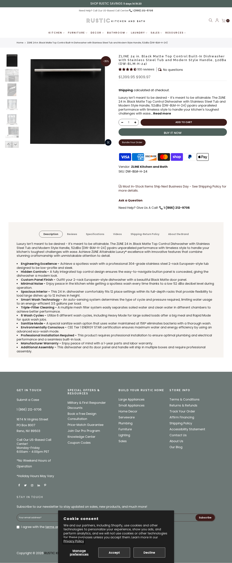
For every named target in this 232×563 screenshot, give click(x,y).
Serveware (127, 417)
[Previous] (8, 144)
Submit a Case (28, 400)
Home (20, 42)
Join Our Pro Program (84, 431)
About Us (176, 441)
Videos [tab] (117, 234)
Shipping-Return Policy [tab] (145, 234)
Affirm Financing (181, 417)
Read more (162, 113)
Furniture (125, 429)
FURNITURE (76, 32)
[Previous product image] (26, 101)
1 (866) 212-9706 (142, 10)
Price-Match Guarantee (85, 425)
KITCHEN (55, 32)
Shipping (126, 90)
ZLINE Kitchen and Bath (149, 167)
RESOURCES (174, 32)
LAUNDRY (138, 32)
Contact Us (178, 435)
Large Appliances (132, 399)
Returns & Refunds (183, 405)
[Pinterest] (45, 485)
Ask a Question (130, 200)
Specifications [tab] (95, 234)
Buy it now (173, 133)
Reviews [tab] (72, 234)
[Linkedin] (39, 485)
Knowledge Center (81, 437)
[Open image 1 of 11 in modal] (108, 142)
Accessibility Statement (187, 429)
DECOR (96, 32)
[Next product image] (107, 101)
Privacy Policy (74, 541)
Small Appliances (132, 405)
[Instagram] (32, 485)
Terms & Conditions (184, 399)
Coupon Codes (79, 442)
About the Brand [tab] (178, 234)
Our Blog (175, 447)
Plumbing (125, 423)
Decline (149, 552)
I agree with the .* (50, 527)
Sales (123, 441)
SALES (155, 32)
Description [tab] (50, 234)
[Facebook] (19, 485)
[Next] (15, 144)
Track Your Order (182, 411)
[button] (210, 21)
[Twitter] (26, 485)
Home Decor (128, 411)
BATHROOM (116, 32)
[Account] (217, 20)
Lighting (124, 435)
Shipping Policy (180, 423)
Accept (114, 552)
